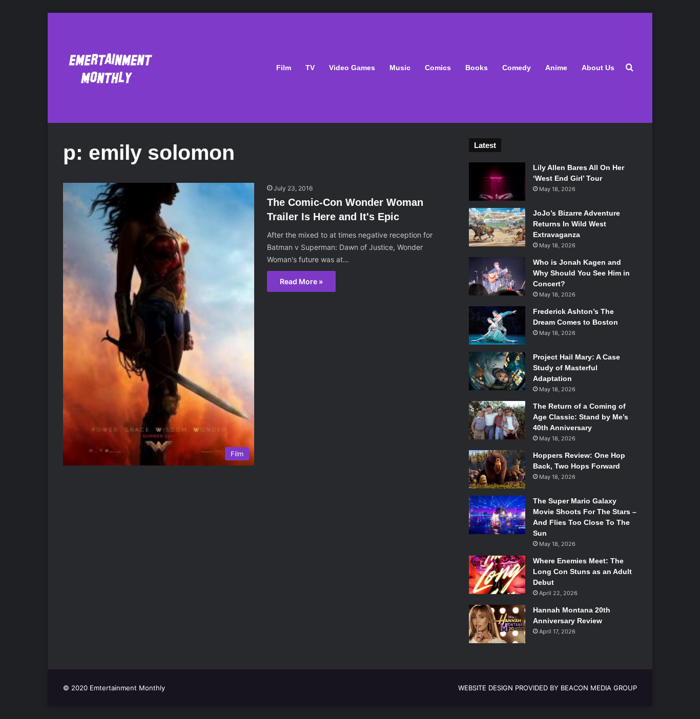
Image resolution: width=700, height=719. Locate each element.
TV (310, 68)
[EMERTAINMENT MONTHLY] (108, 68)
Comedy (516, 68)
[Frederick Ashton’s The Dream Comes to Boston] (497, 325)
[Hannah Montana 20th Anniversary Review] (497, 624)
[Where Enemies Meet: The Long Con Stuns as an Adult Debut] (497, 575)
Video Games (352, 68)
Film (283, 68)
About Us (598, 68)
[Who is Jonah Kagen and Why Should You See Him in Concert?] (497, 276)
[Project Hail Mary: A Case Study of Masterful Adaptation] (497, 371)
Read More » (301, 281)
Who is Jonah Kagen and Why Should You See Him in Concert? (581, 273)
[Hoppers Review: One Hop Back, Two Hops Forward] (497, 469)
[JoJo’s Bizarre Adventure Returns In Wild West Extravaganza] (497, 227)
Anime (556, 68)
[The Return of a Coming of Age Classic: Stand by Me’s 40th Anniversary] (497, 420)
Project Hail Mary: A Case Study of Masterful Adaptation (576, 368)
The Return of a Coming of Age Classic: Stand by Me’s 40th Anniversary (580, 417)
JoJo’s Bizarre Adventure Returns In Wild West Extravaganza (576, 224)
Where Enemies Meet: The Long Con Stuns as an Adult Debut (582, 571)
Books (476, 68)
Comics (438, 68)
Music (399, 68)
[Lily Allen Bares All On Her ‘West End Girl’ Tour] (497, 181)
